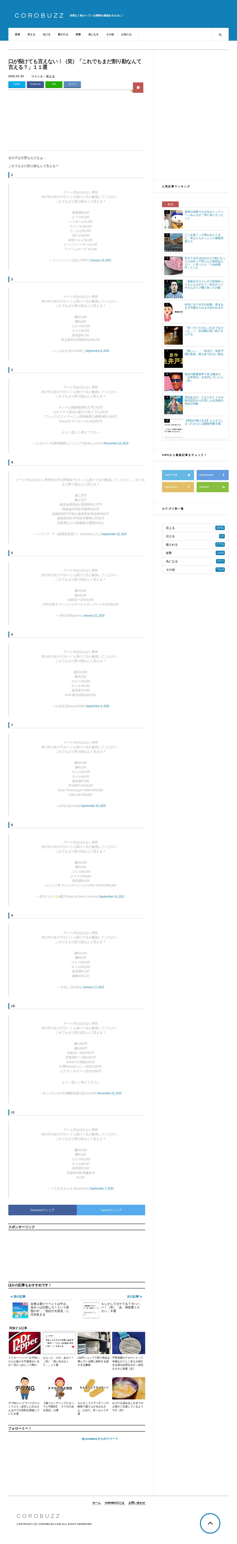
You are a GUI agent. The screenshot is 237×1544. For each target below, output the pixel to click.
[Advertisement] (76, 123)
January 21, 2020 (93, 615)
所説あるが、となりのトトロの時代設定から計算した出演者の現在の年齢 (204, 400)
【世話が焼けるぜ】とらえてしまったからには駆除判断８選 (204, 422)
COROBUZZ (40, 15)
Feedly (204, 487)
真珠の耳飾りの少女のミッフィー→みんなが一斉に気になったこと (204, 215)
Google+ (171, 487)
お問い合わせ (137, 1502)
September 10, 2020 (114, 534)
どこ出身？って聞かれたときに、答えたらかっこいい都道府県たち (204, 238)
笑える (31, 34)
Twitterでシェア (111, 1210)
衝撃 (78, 34)
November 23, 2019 (116, 443)
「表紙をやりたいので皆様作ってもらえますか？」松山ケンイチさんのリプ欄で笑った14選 (204, 284)
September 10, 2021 (111, 896)
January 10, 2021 (100, 260)
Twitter (17, 84)
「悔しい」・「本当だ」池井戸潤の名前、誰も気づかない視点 (204, 352)
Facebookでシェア (42, 1210)
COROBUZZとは (114, 1502)
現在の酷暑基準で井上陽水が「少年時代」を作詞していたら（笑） (204, 377)
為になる (93, 34)
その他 (110, 34)
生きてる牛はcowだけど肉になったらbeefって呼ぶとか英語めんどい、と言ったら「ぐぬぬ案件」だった (205, 262)
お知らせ (126, 34)
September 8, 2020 (97, 351)
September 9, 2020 (97, 706)
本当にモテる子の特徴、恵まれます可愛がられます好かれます (204, 306)
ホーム (96, 1502)
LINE (54, 84)
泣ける (47, 34)
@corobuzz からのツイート (100, 1438)
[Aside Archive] (138, 87)
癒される (63, 34)
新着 (17, 34)
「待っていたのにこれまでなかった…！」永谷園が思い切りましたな (204, 331)
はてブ (72, 84)
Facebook (35, 84)
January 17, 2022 (93, 987)
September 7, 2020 (101, 1188)
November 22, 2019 (109, 1093)
